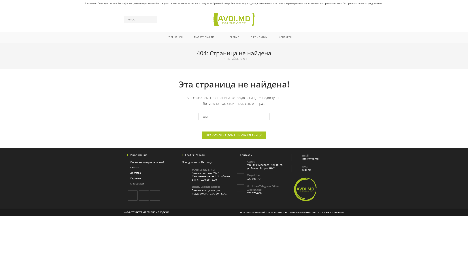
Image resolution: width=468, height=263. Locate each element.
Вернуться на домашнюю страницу (234, 135)
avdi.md (307, 169)
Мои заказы (137, 183)
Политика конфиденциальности (304, 212)
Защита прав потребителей (252, 212)
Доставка (135, 172)
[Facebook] (133, 195)
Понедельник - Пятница (197, 162)
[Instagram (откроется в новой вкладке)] (331, 19)
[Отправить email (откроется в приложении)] (341, 19)
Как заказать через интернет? (147, 162)
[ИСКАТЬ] (153, 19)
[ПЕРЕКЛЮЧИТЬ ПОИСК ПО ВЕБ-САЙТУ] (302, 37)
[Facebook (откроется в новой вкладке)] (326, 19)
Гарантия (135, 178)
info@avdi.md (310, 159)
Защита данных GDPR (277, 212)
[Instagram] (144, 195)
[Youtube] (155, 195)
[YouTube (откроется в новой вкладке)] (336, 19)
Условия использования (333, 212)
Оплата (134, 167)
